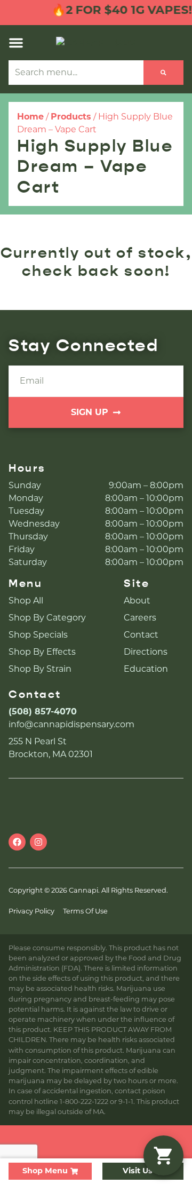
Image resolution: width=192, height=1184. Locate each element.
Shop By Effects (42, 652)
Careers (140, 618)
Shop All (26, 600)
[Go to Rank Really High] (96, 1142)
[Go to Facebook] (17, 842)
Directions (145, 652)
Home (30, 117)
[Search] (163, 72)
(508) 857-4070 (43, 711)
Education (146, 669)
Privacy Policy (31, 911)
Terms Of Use (85, 911)
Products (71, 117)
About (137, 600)
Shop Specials (38, 635)
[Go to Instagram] (38, 842)
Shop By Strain (40, 669)
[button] (16, 42)
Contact (141, 635)
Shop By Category (47, 618)
